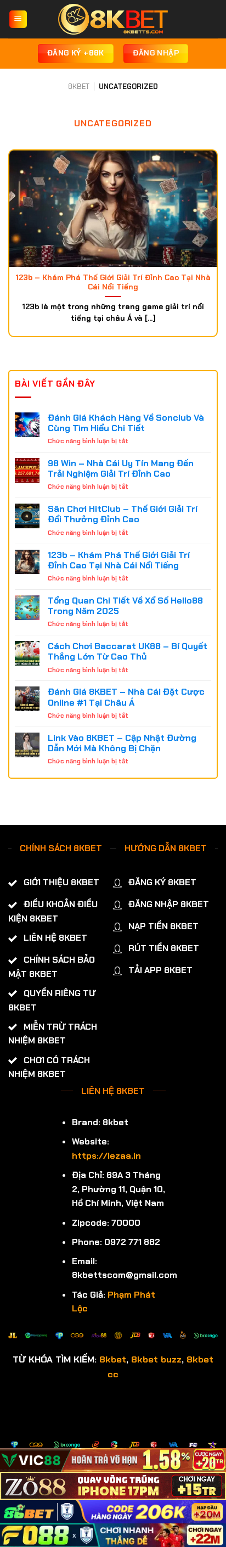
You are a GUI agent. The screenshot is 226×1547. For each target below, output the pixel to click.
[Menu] (18, 19)
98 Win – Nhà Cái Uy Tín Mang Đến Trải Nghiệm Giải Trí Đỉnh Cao (121, 468)
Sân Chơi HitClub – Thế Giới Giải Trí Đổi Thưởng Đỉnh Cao (122, 514)
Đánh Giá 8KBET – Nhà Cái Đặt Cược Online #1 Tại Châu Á (126, 696)
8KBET (78, 86)
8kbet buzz (156, 1359)
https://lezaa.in (106, 1155)
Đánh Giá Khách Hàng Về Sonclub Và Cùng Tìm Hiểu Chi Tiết (126, 422)
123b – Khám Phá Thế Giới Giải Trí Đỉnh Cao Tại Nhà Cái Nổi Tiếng (119, 560)
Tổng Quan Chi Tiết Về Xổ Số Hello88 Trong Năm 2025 (125, 605)
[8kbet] (113, 19)
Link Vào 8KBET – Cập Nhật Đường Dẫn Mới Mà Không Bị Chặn (122, 743)
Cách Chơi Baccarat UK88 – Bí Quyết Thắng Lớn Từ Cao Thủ (127, 651)
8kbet (112, 1359)
